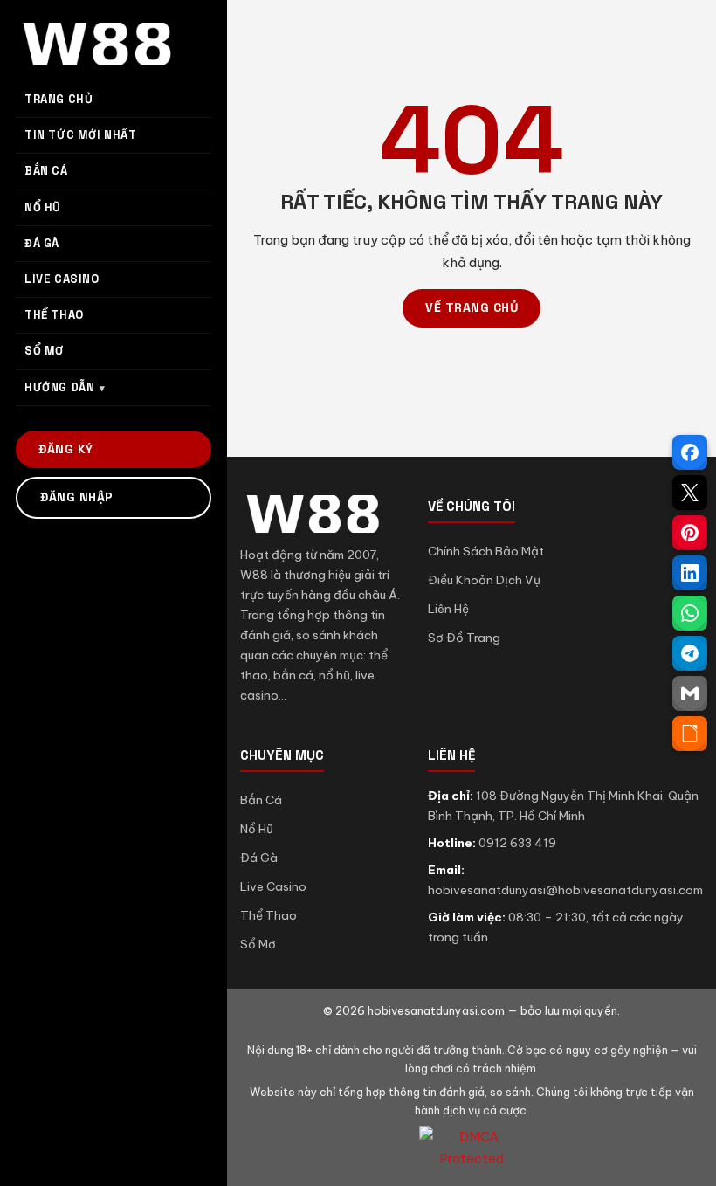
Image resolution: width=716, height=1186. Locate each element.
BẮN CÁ (46, 170)
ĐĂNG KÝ (65, 449)
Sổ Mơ (258, 944)
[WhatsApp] (689, 613)
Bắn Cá (261, 800)
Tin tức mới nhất (80, 135)
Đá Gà (259, 857)
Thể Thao (268, 915)
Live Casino (273, 886)
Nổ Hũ (256, 829)
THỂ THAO (54, 314)
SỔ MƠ (44, 350)
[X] (689, 492)
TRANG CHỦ (58, 99)
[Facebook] (689, 452)
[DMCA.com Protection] (471, 1148)
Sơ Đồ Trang (464, 637)
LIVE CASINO (62, 279)
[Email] (689, 693)
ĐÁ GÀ (41, 243)
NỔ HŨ (42, 207)
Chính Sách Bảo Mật (486, 551)
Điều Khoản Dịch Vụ (484, 580)
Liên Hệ (448, 609)
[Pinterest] (689, 532)
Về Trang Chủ (471, 307)
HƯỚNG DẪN (59, 387)
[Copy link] (689, 733)
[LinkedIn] (689, 572)
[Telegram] (689, 653)
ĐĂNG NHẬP (77, 497)
